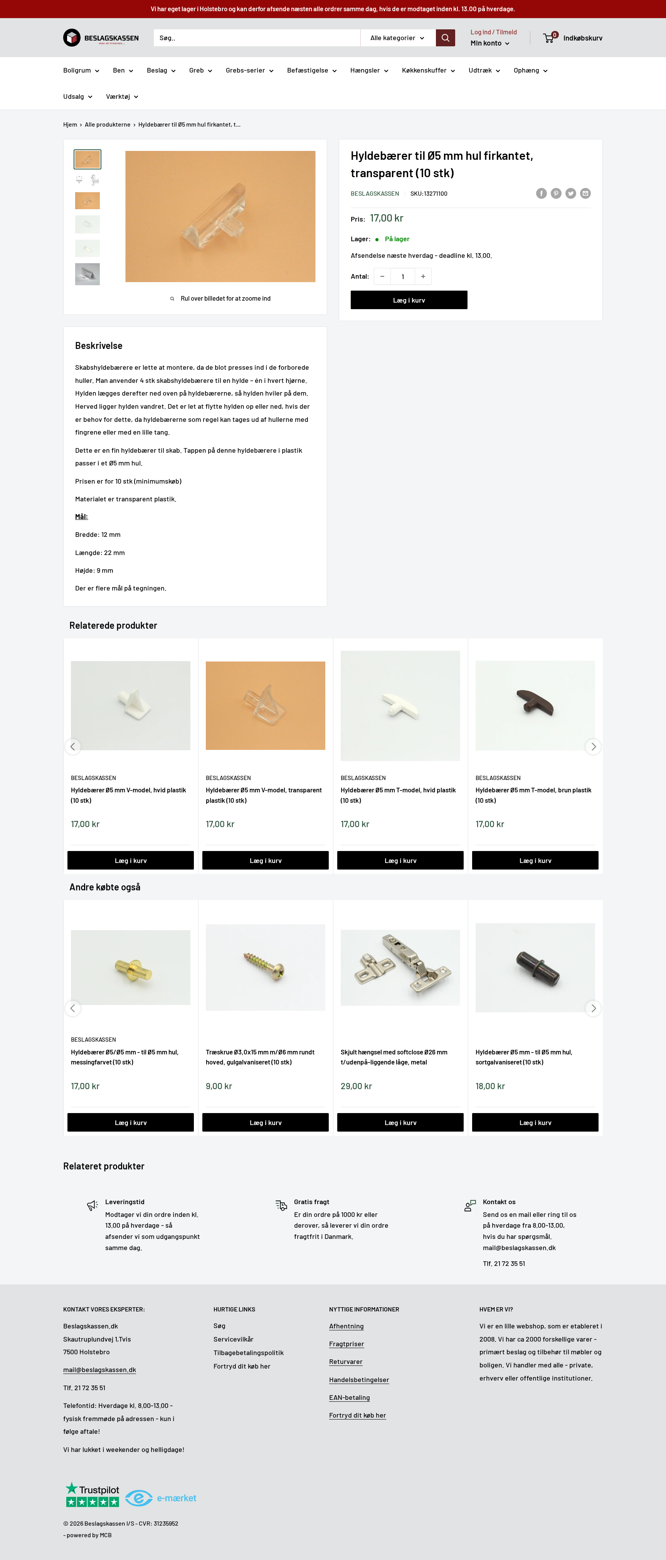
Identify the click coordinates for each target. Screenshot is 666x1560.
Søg (219, 1325)
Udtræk (480, 70)
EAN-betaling (349, 1397)
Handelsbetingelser (359, 1379)
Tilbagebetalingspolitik (249, 1352)
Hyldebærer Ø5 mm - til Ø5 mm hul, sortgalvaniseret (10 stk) (524, 1057)
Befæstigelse (307, 70)
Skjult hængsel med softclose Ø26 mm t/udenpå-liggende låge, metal (394, 1057)
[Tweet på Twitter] (570, 192)
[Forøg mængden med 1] (423, 276)
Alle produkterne (108, 124)
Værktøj (118, 96)
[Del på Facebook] (541, 192)
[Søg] (445, 37)
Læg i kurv (409, 300)
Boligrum (77, 70)
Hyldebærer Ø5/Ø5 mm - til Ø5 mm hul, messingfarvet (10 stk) (125, 1057)
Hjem (70, 124)
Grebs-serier (245, 70)
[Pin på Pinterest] (556, 192)
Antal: (360, 276)
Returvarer (346, 1361)
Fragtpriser (346, 1343)
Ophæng (526, 70)
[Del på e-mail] (585, 192)
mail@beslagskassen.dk (99, 1369)
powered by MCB (89, 1534)
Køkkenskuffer (424, 70)
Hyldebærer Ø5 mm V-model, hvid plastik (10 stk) (128, 795)
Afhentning (346, 1325)
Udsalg (73, 96)
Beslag (157, 70)
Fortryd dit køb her (242, 1366)
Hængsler (365, 70)
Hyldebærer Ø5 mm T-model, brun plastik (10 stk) (534, 795)
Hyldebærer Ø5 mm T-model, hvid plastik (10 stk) (398, 795)
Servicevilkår (234, 1339)
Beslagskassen (375, 193)
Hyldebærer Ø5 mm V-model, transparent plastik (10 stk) (264, 795)
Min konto (487, 42)
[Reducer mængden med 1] (382, 276)
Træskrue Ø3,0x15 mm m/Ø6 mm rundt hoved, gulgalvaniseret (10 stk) (260, 1057)
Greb (196, 70)
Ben (119, 70)
